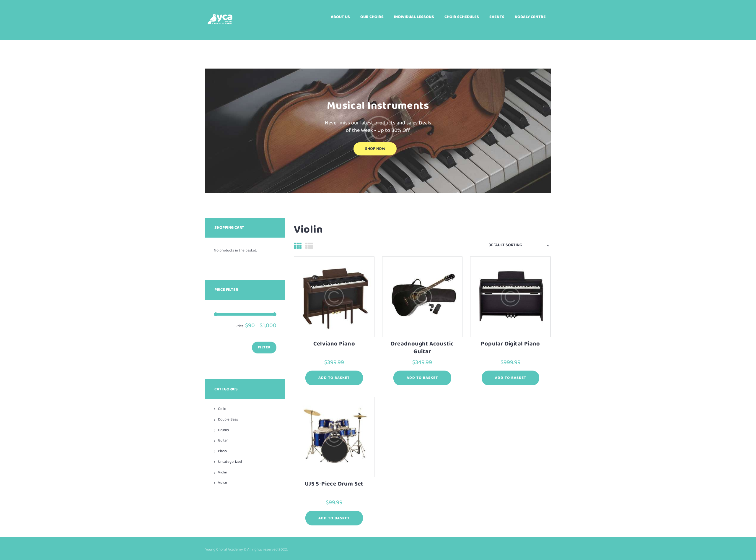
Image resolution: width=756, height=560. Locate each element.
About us (340, 17)
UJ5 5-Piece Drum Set (334, 484)
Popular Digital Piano (510, 344)
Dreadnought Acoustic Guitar (422, 347)
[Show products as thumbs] (298, 247)
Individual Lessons (414, 17)
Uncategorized (230, 462)
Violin (222, 472)
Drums (223, 430)
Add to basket (334, 378)
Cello (222, 409)
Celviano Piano (334, 344)
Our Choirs (372, 17)
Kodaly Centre (530, 17)
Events (496, 17)
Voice (222, 483)
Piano (222, 451)
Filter (264, 347)
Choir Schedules (461, 17)
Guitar (223, 440)
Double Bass (228, 419)
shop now (375, 148)
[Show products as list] (309, 247)
